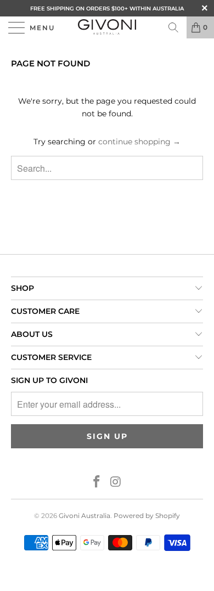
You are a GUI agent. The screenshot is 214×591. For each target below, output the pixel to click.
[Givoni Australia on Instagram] (116, 482)
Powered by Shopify (147, 515)
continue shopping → (139, 142)
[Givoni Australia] (107, 27)
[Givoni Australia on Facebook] (97, 482)
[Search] (173, 27)
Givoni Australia (84, 515)
